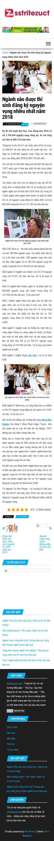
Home (5, 52)
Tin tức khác (22, 517)
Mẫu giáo (11, 738)
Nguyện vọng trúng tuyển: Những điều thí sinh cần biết (45, 543)
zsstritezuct (40, 124)
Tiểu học (11, 744)
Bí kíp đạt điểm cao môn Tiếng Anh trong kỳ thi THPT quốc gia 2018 (8, 544)
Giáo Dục (11, 732)
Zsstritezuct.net (14, 683)
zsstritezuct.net (14, 811)
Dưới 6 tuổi (12, 727)
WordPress (30, 831)
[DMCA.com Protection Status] (16, 710)
